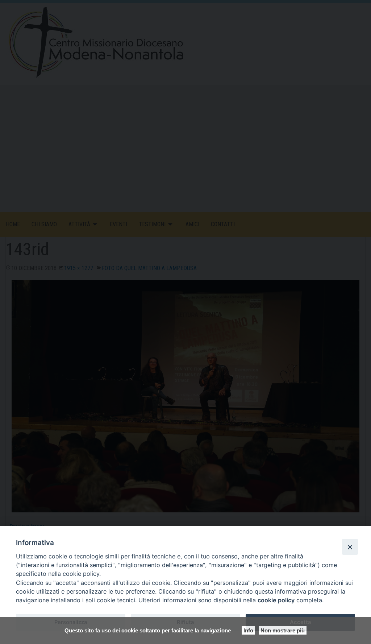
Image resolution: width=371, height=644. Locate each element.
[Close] (350, 547)
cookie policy (276, 600)
